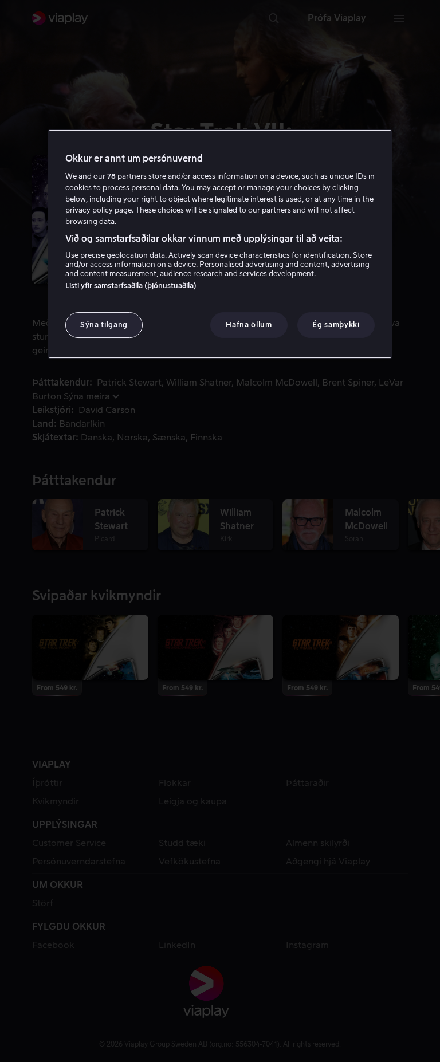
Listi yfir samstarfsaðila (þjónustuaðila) (131, 286)
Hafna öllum (249, 325)
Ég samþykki (335, 325)
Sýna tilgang (104, 325)
